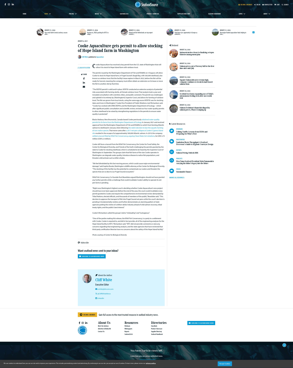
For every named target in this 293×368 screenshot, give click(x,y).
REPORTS (179, 150)
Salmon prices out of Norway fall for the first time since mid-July (197, 67)
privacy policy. (151, 363)
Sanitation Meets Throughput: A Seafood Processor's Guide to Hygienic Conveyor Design (194, 143)
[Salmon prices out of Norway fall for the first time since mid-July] (173, 67)
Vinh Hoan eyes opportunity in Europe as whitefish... (186, 33)
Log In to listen (85, 68)
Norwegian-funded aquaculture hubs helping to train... (233, 33)
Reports (127, 331)
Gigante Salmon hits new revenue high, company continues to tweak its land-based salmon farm (196, 82)
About (265, 14)
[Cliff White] (80, 57)
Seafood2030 (124, 14)
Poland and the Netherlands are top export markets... (141, 33)
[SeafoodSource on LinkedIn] (13, 4)
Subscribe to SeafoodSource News (92, 256)
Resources (131, 322)
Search (286, 4)
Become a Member (89, 315)
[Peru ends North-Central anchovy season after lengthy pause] (40, 32)
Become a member (246, 4)
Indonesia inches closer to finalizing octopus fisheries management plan (197, 53)
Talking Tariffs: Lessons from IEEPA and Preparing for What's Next (191, 132)
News (46, 14)
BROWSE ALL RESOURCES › (177, 177)
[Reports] (172, 152)
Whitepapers (128, 328)
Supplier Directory (183, 14)
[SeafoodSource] (146, 4)
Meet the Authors (103, 326)
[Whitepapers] (172, 141)
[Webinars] (172, 131)
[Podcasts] (172, 160)
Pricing (71, 14)
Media (97, 14)
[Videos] (172, 171)
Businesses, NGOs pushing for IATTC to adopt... (98, 33)
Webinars (127, 326)
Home (24, 14)
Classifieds (154, 326)
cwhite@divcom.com (105, 289)
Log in (258, 4)
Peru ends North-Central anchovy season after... (56, 33)
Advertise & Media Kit (104, 328)
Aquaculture (100, 57)
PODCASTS (179, 158)
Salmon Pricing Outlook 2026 (187, 153)
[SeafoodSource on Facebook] (5, 4)
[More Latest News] (253, 32)
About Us (104, 322)
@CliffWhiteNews (104, 293)
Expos (241, 14)
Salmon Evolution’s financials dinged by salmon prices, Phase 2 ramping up (195, 108)
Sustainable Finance (184, 171)
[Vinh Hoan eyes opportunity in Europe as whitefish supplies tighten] (170, 32)
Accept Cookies (225, 364)
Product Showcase (153, 14)
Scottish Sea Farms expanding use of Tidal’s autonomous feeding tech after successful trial (196, 96)
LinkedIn (100, 298)
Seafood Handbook (214, 14)
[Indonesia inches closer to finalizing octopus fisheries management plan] (173, 53)
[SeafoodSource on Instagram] (9, 4)
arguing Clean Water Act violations (142, 136)
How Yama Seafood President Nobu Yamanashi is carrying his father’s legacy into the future (195, 162)
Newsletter (268, 4)
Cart (278, 4)
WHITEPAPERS (180, 139)
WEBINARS (179, 129)
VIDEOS (178, 169)
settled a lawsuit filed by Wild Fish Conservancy (110, 136)
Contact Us (101, 331)
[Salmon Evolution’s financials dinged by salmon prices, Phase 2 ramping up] (173, 108)
